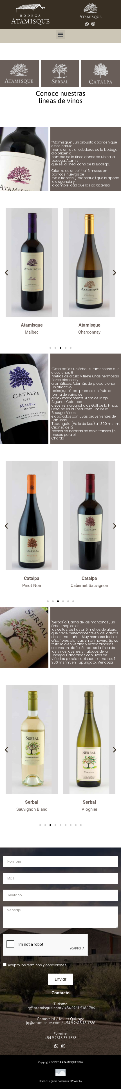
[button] (60, 34)
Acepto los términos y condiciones (37, 965)
